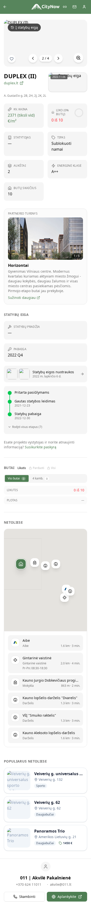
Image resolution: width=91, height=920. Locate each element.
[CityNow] (46, 7)
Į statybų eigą (27, 27)
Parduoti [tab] (38, 468)
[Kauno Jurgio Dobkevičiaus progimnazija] (34, 562)
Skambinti (27, 896)
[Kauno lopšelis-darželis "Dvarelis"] (45, 565)
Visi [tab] (53, 468)
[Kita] (58, 58)
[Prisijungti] (84, 7)
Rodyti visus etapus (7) (27, 427)
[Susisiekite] (74, 6)
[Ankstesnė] (32, 58)
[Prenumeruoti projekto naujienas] (12, 59)
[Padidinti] (78, 58)
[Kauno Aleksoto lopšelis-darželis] (70, 591)
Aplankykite (67, 896)
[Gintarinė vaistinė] (64, 597)
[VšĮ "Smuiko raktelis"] (55, 564)
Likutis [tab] (21, 468)
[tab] (17, 478)
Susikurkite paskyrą (40, 447)
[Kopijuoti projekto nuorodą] (65, 7)
